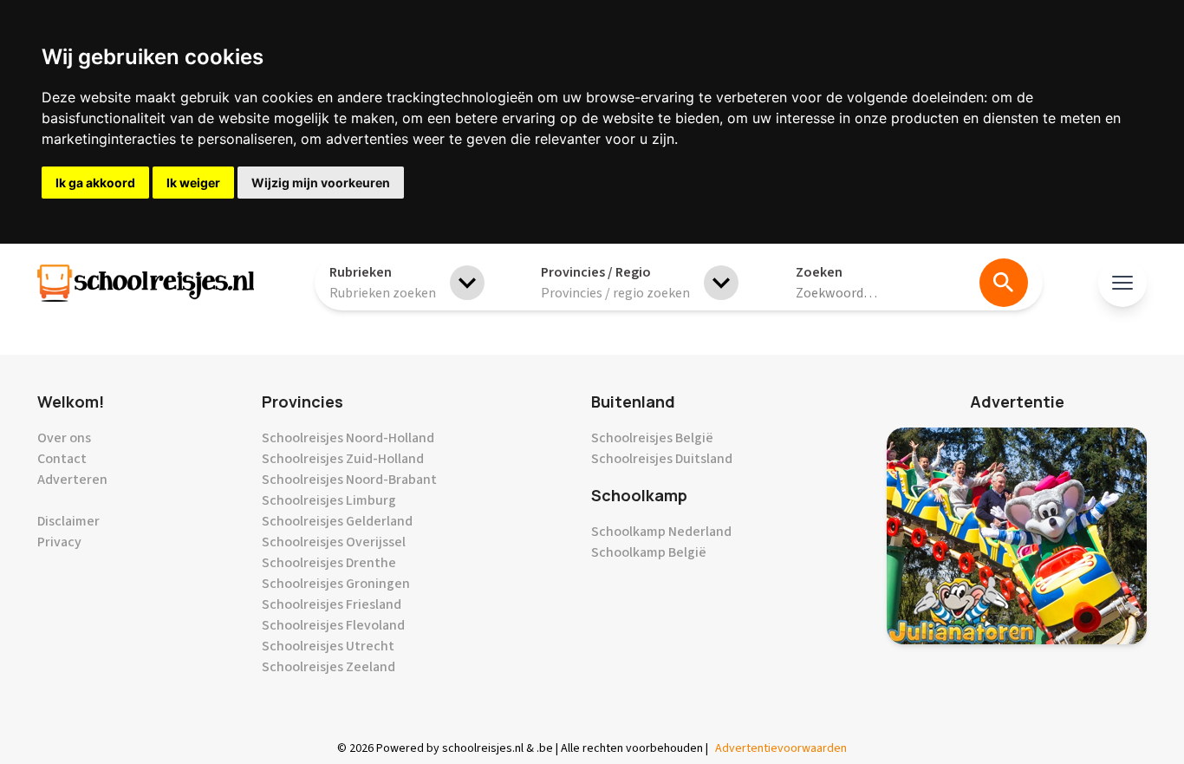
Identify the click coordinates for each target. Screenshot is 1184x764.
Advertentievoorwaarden (781, 748)
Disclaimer (68, 521)
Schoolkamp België (648, 552)
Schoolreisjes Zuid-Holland (343, 458)
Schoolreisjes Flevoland (333, 625)
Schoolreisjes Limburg (329, 500)
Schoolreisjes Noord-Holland (348, 437)
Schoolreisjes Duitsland (661, 458)
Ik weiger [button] (193, 182)
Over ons (64, 437)
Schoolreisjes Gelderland (337, 521)
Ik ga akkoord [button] (95, 182)
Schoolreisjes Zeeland (328, 666)
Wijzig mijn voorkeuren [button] (320, 182)
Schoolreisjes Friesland (331, 604)
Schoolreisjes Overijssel (334, 542)
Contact (62, 458)
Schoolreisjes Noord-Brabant (349, 479)
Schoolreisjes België (652, 437)
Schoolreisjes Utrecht (328, 646)
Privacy (59, 542)
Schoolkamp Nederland (661, 531)
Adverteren (72, 479)
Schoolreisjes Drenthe (329, 562)
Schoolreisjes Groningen (336, 583)
